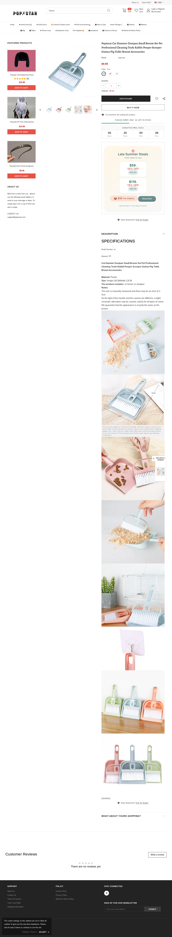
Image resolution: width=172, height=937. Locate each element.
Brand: (104, 58)
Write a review (157, 855)
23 (107, 115)
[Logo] (24, 13)
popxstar (121, 58)
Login (153, 9)
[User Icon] (148, 10)
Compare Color (89, 96)
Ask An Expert (142, 220)
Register (161, 9)
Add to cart (21, 87)
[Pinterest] (106, 893)
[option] (68, 71)
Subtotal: (104, 91)
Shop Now (147, 198)
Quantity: (105, 81)
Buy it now (133, 108)
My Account (156, 12)
